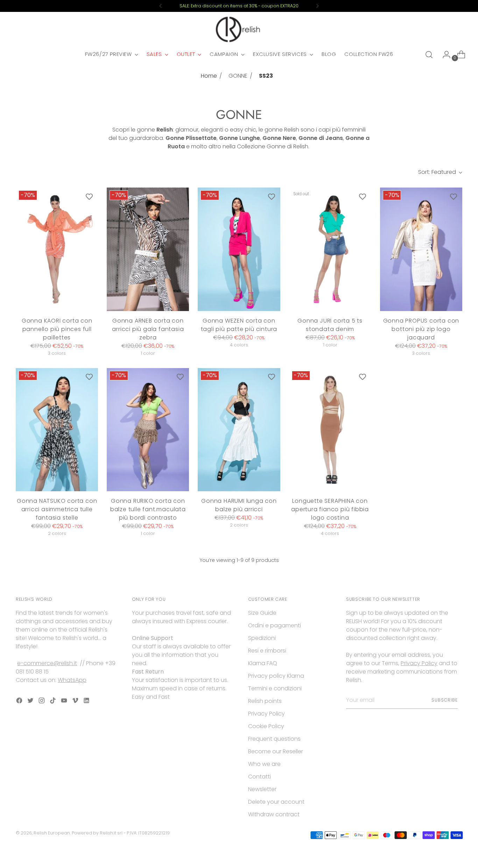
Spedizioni (262, 638)
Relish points (265, 701)
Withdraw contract (274, 814)
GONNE (238, 76)
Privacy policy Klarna (276, 676)
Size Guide (262, 613)
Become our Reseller (275, 751)
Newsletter (262, 789)
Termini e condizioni (275, 688)
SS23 (266, 76)
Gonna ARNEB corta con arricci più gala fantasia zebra (148, 329)
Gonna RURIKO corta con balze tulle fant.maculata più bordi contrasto (148, 509)
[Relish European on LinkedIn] (87, 701)
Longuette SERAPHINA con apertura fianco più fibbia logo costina (330, 509)
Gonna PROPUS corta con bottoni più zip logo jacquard (421, 329)
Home (209, 76)
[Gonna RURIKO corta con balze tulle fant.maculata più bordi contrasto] (148, 430)
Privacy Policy (266, 714)
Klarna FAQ (262, 663)
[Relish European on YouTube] (65, 701)
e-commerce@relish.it (47, 663)
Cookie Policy (266, 726)
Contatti (259, 777)
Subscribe (444, 700)
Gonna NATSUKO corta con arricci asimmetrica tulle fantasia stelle (57, 509)
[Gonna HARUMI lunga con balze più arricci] (239, 430)
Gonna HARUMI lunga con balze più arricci (239, 505)
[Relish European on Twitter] (31, 701)
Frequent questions (274, 739)
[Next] (317, 6)
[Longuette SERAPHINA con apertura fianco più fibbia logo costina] (330, 430)
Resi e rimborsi (267, 651)
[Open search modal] (429, 55)
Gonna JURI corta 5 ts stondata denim (330, 325)
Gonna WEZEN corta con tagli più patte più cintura (239, 325)
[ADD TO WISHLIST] (89, 196)
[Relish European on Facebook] (20, 701)
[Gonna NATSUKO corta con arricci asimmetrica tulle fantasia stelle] (57, 430)
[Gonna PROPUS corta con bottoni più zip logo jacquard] (421, 249)
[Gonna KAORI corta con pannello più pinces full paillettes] (57, 249)
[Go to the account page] (444, 55)
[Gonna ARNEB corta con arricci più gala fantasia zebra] (148, 249)
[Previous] (160, 6)
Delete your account (276, 802)
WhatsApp (72, 680)
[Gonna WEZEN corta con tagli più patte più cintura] (239, 249)
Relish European (52, 833)
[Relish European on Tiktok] (53, 701)
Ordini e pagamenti (274, 625)
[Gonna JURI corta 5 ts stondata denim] (330, 249)
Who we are (264, 764)
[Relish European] (239, 29)
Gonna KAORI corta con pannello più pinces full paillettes (57, 329)
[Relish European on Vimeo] (76, 701)
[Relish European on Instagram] (42, 701)
